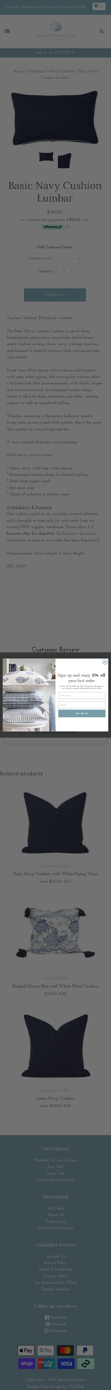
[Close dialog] (104, 662)
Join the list (81, 713)
